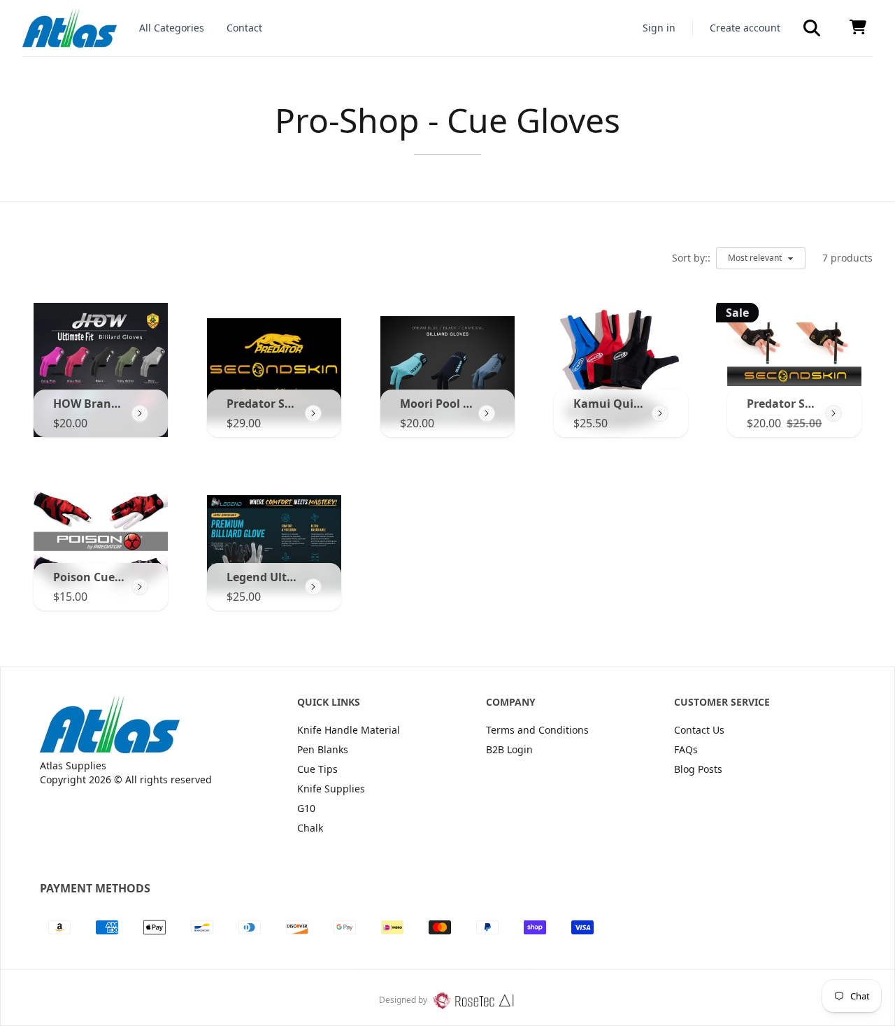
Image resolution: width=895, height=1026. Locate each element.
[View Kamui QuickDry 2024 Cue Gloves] (660, 413)
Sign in (659, 27)
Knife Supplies (331, 788)
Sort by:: (691, 257)
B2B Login (509, 749)
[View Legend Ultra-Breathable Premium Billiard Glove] (313, 586)
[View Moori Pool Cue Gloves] (486, 413)
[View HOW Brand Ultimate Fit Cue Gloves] (139, 413)
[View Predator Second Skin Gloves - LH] (313, 413)
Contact (244, 27)
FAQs (686, 749)
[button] (811, 28)
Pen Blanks (322, 749)
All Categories (171, 27)
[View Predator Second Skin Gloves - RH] (833, 413)
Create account (745, 27)
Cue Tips (317, 769)
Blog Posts (698, 769)
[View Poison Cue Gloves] (139, 586)
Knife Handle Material (348, 729)
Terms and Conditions (537, 729)
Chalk (310, 827)
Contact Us (699, 729)
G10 (306, 808)
